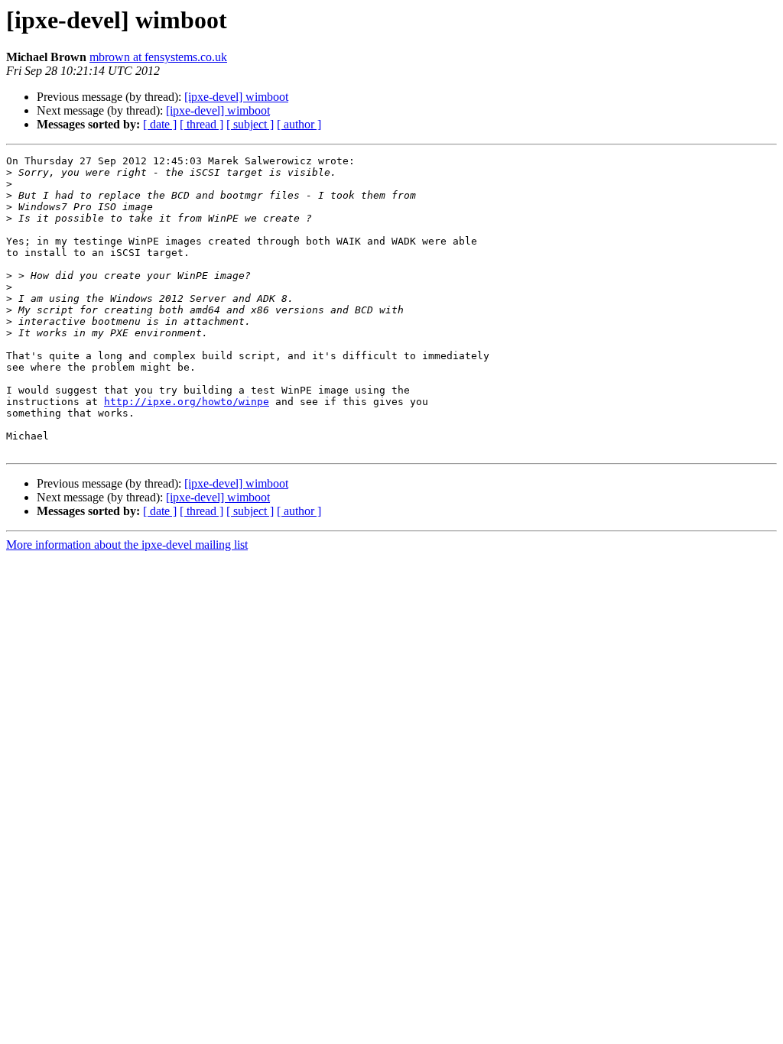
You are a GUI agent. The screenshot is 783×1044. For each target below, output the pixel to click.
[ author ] (299, 124)
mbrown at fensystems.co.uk (158, 56)
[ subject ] (250, 124)
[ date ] (160, 124)
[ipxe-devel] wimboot (236, 96)
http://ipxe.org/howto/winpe (186, 401)
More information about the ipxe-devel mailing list (127, 544)
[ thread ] (201, 124)
